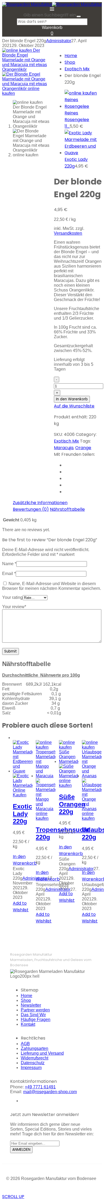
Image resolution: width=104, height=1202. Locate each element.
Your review (14, 606)
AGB (25, 1043)
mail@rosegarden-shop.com (50, 1091)
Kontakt (28, 1024)
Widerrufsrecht (34, 1058)
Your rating (12, 597)
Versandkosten (68, 233)
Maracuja (63, 448)
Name (9, 563)
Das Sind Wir (33, 1014)
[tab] (40, 502)
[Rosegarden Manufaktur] (27, 4)
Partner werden (35, 1010)
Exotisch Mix (77, 69)
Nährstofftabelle (67, 509)
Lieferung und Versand (42, 1053)
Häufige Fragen (35, 1019)
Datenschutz (33, 1063)
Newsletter (31, 1005)
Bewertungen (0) (31, 509)
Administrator (58, 40)
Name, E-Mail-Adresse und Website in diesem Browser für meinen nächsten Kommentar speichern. (51, 586)
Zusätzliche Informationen (40, 503)
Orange (83, 448)
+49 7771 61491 (40, 1087)
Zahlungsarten (34, 1048)
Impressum (31, 1067)
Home (71, 56)
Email (9, 573)
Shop (70, 62)
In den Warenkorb (72, 399)
